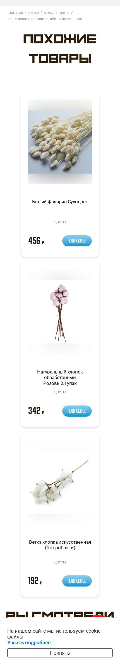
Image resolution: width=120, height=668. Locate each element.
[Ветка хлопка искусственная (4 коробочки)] (60, 484)
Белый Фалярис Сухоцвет (60, 201)
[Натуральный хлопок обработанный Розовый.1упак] (60, 314)
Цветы (60, 221)
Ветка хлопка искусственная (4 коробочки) (60, 544)
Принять (60, 653)
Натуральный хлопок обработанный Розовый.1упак (60, 377)
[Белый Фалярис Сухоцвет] (60, 144)
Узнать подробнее (29, 642)
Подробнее (77, 240)
